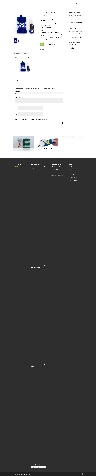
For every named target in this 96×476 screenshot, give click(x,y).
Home (50, 4)
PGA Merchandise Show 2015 (75, 27)
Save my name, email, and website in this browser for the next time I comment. (33, 119)
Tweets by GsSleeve (17, 166)
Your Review (17, 97)
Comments (71, 174)
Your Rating (17, 91)
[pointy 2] (25, 23)
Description (17, 53)
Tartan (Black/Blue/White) (35, 266)
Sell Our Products (36, 3)
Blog (61, 3)
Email (16, 114)
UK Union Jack (34, 166)
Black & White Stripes (36, 365)
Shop (20, 3)
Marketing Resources (73, 177)
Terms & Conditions (73, 180)
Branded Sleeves (26, 3)
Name (16, 108)
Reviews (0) (25, 53)
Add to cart (52, 44)
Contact (66, 3)
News (70, 48)
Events (70, 47)
